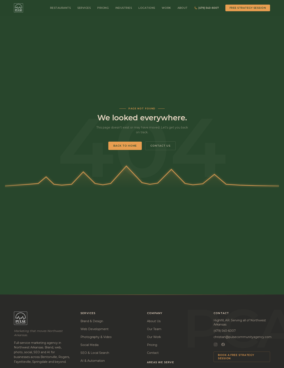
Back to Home (125, 145)
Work (166, 7)
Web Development (94, 329)
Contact (153, 353)
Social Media (89, 345)
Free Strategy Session (248, 7)
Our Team (154, 329)
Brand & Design (91, 321)
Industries (123, 7)
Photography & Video (96, 337)
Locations (146, 7)
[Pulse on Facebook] (223, 344)
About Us (154, 321)
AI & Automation (92, 361)
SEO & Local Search (94, 353)
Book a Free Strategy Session (236, 356)
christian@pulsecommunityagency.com (243, 337)
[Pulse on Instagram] (216, 344)
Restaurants (60, 7)
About (183, 7)
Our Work (154, 337)
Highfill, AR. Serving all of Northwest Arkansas (240, 322)
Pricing (103, 7)
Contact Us (160, 145)
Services (84, 7)
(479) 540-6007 (208, 7)
